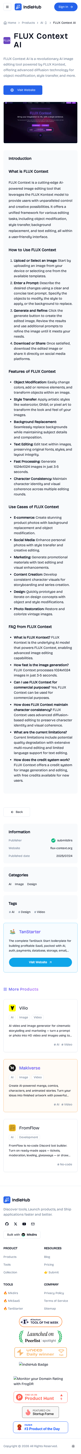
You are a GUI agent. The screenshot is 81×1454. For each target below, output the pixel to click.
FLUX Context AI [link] (64, 23)
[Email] (32, 1224)
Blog (47, 1257)
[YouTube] (24, 1224)
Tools (7, 1264)
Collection (10, 1272)
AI (41, 23)
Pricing (49, 1264)
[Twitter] (15, 1224)
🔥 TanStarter (13, 1308)
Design (32, 884)
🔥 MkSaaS (11, 1301)
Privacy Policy (54, 1293)
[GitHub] (6, 1224)
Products (9, 1257)
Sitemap (50, 1308)
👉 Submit (51, 1272)
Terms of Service (56, 1301)
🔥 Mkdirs (10, 1293)
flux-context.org (61, 848)
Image (19, 884)
